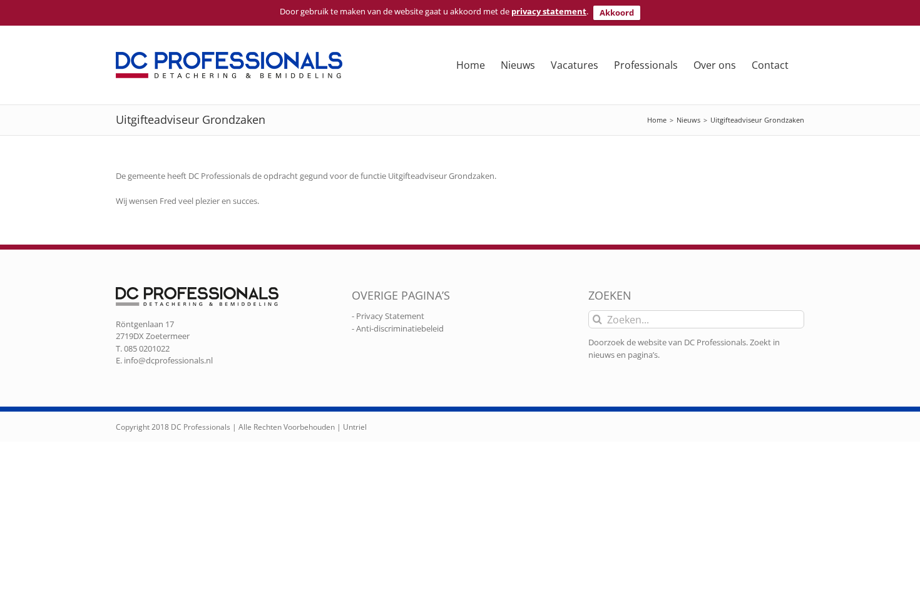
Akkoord (617, 12)
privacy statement (548, 11)
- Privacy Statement (388, 316)
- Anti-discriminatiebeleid (398, 328)
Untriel (355, 427)
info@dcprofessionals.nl (168, 360)
